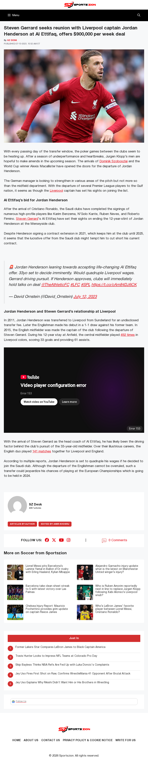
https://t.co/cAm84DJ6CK (114, 285)
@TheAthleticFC (55, 285)
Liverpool (56, 190)
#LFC (75, 285)
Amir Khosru (55, 524)
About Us (31, 740)
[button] (139, 15)
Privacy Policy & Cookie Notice (88, 740)
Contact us (50, 740)
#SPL (85, 285)
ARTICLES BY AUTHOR (22, 524)
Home (16, 740)
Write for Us (125, 740)
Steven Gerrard (27, 218)
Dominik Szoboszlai (113, 161)
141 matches (41, 451)
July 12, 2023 (85, 297)
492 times (128, 335)
